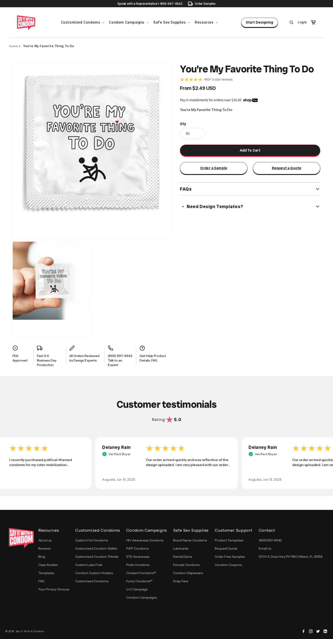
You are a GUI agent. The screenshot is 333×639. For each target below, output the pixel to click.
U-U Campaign (137, 589)
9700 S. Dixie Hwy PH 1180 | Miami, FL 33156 (291, 557)
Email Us (265, 548)
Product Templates (229, 540)
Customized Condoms (91, 581)
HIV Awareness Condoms (144, 540)
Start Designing (259, 22)
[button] (82, 22)
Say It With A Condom (30, 631)
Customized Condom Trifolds (96, 557)
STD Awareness (137, 557)
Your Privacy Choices (53, 589)
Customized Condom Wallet (96, 548)
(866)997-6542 (270, 540)
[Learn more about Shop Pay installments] (250, 100)
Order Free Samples (230, 557)
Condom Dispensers (188, 573)
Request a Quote (286, 168)
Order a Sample (213, 168)
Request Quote (226, 548)
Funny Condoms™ (139, 581)
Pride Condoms (137, 565)
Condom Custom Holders (94, 573)
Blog (41, 557)
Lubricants (180, 548)
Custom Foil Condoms (91, 540)
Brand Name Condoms (190, 540)
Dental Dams (182, 557)
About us (44, 540)
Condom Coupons (228, 565)
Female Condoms (186, 565)
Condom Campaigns (141, 597)
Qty (183, 123)
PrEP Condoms (137, 548)
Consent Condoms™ (141, 573)
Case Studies (48, 565)
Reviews (44, 548)
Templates (46, 573)
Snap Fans (180, 581)
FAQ (41, 581)
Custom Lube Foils (88, 565)
